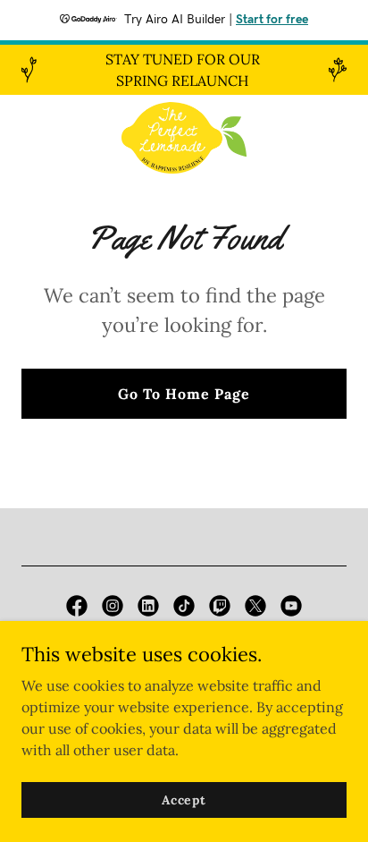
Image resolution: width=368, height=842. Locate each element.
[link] (184, 138)
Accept (184, 799)
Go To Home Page (184, 394)
